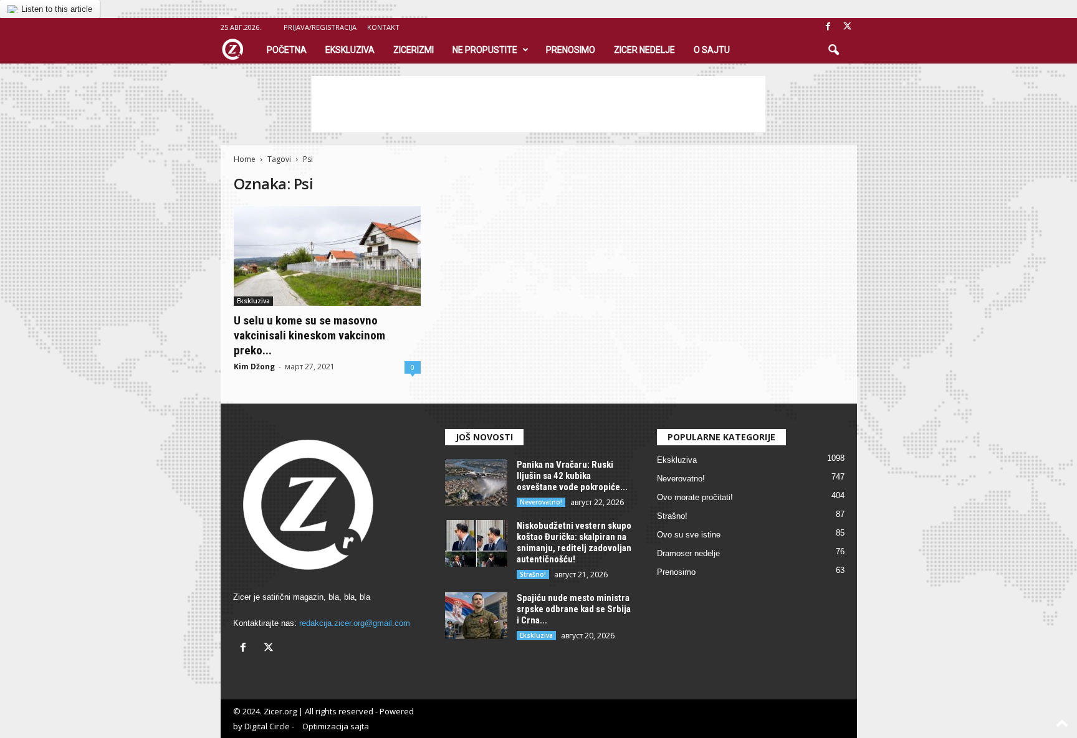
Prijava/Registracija (320, 27)
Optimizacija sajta (335, 726)
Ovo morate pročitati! (695, 497)
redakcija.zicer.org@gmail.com (354, 623)
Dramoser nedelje (688, 553)
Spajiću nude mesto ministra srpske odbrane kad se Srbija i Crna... (574, 609)
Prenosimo (570, 50)
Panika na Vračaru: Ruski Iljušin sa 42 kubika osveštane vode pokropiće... (572, 476)
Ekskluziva (350, 50)
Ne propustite (484, 50)
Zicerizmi (413, 50)
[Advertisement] (538, 104)
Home (245, 159)
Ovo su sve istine (688, 534)
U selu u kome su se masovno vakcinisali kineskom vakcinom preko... (309, 335)
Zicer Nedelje (644, 50)
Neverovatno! (541, 502)
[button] (833, 50)
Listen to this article (56, 9)
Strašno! (533, 574)
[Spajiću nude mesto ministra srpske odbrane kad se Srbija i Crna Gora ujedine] (476, 615)
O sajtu (712, 50)
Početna (287, 50)
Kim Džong (254, 366)
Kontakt (383, 27)
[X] (847, 27)
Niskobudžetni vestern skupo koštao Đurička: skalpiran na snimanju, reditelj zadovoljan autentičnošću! (574, 542)
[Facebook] (828, 27)
